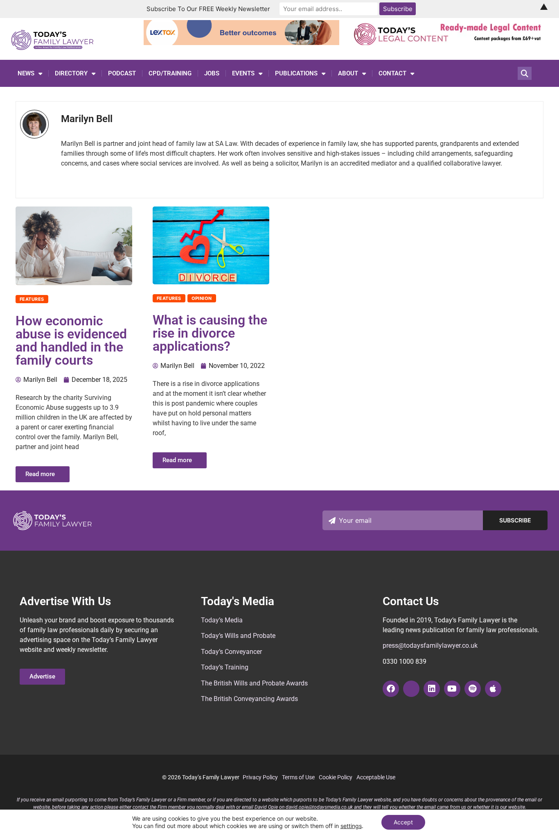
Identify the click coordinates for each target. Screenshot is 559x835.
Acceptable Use (375, 777)
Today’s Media (222, 620)
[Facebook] (391, 689)
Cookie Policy (335, 777)
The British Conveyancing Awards (249, 699)
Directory (71, 73)
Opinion (202, 298)
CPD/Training (170, 73)
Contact (392, 73)
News (26, 73)
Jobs (211, 73)
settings (351, 825)
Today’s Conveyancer (231, 652)
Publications (296, 73)
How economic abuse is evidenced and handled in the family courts (71, 340)
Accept (403, 822)
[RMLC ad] (450, 43)
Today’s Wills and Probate (238, 636)
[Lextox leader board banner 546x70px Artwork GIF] (242, 43)
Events (243, 73)
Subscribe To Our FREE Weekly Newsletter (208, 9)
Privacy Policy (260, 777)
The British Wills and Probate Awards (254, 683)
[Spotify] (472, 689)
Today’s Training (224, 667)
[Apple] (493, 689)
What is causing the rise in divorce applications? (210, 333)
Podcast (122, 73)
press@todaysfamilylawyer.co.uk (430, 645)
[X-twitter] (411, 689)
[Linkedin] (432, 689)
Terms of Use (298, 777)
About (348, 73)
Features (32, 299)
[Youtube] (452, 689)
